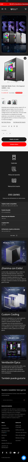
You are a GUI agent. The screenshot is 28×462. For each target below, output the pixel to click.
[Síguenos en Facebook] (3, 453)
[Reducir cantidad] (4, 133)
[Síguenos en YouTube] (14, 453)
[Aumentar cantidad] (10, 133)
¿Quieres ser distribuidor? (5, 446)
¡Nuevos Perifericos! (7, 443)
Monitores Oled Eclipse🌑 (6, 431)
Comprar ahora (14, 144)
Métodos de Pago (20, 438)
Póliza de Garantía (20, 435)
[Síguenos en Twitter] (7, 453)
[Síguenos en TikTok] (18, 453)
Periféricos (4, 440)
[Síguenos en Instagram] (10, 453)
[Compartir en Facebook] (9, 126)
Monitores (4, 435)
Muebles (4, 425)
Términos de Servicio (21, 432)
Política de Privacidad (18, 426)
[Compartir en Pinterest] (14, 126)
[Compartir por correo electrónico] (17, 126)
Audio (3, 438)
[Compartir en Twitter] (11, 126)
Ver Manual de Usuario (19, 122)
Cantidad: (4, 130)
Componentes (5, 428)
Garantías (18, 440)
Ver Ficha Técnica (6, 122)
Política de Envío (20, 430)
